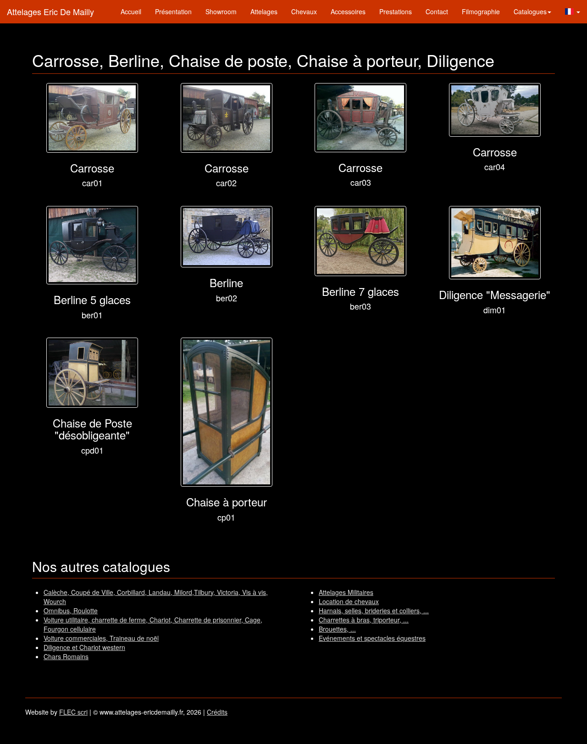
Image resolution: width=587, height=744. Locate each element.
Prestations (395, 11)
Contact (437, 11)
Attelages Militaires (346, 592)
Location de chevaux (349, 601)
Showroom (221, 11)
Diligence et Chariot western (84, 647)
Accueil (131, 11)
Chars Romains (66, 656)
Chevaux (304, 11)
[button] (572, 11)
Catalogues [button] (530, 11)
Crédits (217, 711)
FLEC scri (73, 711)
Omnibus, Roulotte (71, 610)
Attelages (263, 11)
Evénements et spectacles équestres (372, 638)
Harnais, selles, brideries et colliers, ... (374, 610)
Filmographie (481, 11)
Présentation (173, 11)
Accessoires (348, 11)
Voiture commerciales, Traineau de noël (101, 638)
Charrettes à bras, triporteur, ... (364, 619)
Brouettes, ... (337, 628)
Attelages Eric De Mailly (50, 11)
